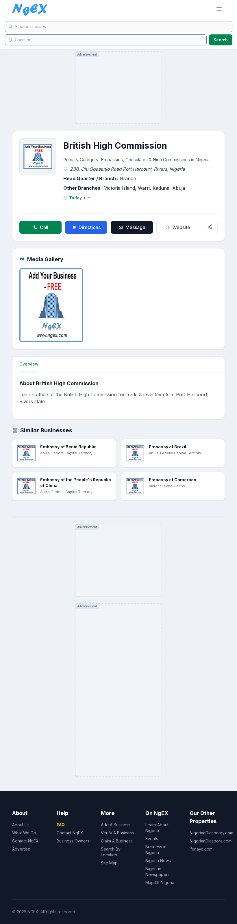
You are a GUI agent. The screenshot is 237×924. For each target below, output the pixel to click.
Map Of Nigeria (159, 882)
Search (221, 39)
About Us (20, 824)
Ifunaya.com (201, 848)
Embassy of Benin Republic (68, 446)
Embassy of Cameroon (172, 479)
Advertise (21, 848)
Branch (128, 178)
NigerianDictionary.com (211, 832)
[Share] (210, 227)
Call (44, 227)
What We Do (24, 832)
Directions (90, 227)
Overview (28, 364)
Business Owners (73, 840)
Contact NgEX (25, 840)
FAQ (61, 824)
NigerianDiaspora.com (211, 840)
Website (181, 227)
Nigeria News (158, 860)
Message (135, 227)
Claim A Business (117, 840)
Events (151, 838)
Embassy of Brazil (167, 446)
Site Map (109, 862)
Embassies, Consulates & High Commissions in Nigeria (155, 160)
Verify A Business (117, 832)
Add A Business (115, 824)
